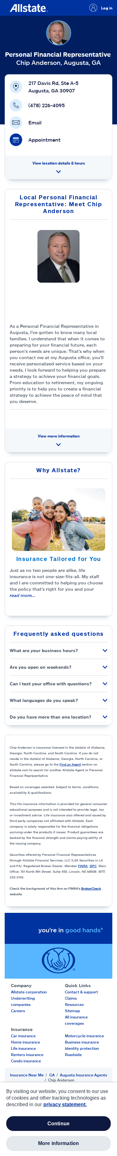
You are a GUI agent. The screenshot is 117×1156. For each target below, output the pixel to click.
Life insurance (23, 1048)
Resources (74, 1004)
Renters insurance (27, 1054)
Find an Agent (70, 764)
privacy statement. (65, 1104)
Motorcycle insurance (84, 1035)
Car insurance (23, 1035)
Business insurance (82, 1042)
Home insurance (25, 1042)
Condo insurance (26, 1061)
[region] (58, 1119)
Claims (71, 998)
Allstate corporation (29, 992)
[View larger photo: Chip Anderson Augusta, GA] (58, 256)
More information (58, 1143)
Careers (18, 1010)
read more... (23, 595)
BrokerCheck (91, 888)
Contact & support (81, 992)
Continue (58, 1123)
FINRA (83, 866)
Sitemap (72, 1010)
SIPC (93, 866)
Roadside (73, 1054)
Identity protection (82, 1048)
